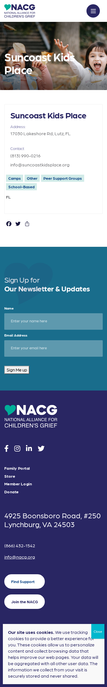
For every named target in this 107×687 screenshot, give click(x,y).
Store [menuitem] (9, 476)
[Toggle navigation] (93, 11)
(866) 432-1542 (19, 545)
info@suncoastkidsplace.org (40, 164)
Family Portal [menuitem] (17, 468)
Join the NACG (24, 601)
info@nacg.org (19, 556)
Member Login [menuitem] (18, 484)
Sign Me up (17, 369)
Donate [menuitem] (11, 492)
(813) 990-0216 (25, 155)
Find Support (23, 581)
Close (98, 631)
